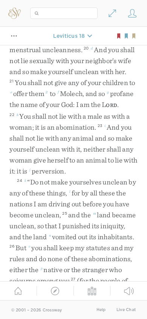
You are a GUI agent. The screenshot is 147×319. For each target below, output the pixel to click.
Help (101, 309)
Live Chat (126, 309)
